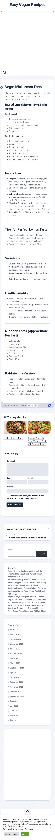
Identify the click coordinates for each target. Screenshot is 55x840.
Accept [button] (25, 834)
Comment (11, 461)
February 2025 (16, 654)
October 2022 (15, 692)
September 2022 (17, 696)
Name (10, 478)
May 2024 (14, 658)
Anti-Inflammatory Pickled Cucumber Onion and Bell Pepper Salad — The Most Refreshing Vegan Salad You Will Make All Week (27, 582)
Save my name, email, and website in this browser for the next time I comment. (25, 497)
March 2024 (15, 663)
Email (31, 478)
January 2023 (15, 677)
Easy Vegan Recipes (28, 4)
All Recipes (32, 405)
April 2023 (14, 673)
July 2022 (14, 706)
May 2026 (14, 630)
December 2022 (16, 682)
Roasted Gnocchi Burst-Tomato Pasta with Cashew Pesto (37, 441)
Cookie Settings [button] (11, 834)
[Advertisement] (27, 40)
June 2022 (14, 711)
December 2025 (16, 644)
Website (10, 487)
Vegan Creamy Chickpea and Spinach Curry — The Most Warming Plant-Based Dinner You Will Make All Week (27, 574)
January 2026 (15, 639)
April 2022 (14, 720)
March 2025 (15, 649)
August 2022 (15, 701)
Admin (23, 405)
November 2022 (16, 687)
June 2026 (14, 625)
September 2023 (17, 668)
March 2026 (15, 634)
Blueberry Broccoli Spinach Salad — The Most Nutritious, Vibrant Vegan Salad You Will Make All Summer (27, 591)
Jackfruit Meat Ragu (13, 438)
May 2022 (14, 716)
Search (10, 549)
